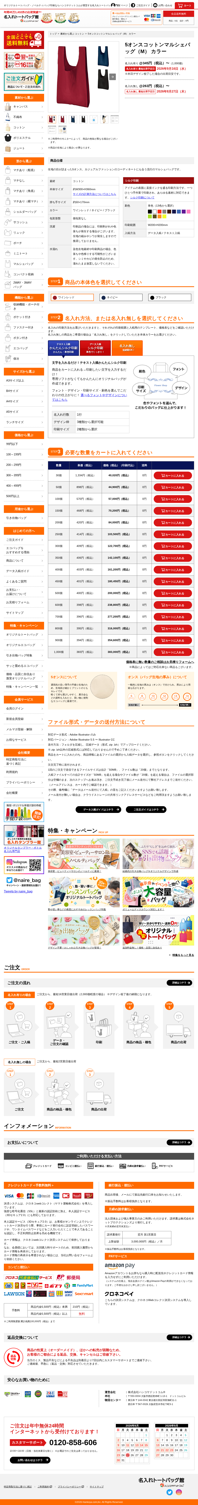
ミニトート (20, 253)
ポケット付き (22, 317)
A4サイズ (12, 401)
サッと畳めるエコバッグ (22, 665)
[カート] (184, 5)
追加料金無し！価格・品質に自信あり (142, 947)
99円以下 (12, 444)
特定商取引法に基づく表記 (18, 1486)
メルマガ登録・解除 (19, 729)
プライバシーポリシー (20, 782)
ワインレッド (66, 297)
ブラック (161, 297)
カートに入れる (174, 475)
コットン (19, 127)
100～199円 (13, 454)
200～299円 (13, 464)
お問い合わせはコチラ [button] (30, 1460)
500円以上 (13, 496)
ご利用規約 (43, 1486)
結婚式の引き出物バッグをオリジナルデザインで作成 (150, 871)
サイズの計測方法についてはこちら (94, 194)
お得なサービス (16, 739)
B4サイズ (12, 390)
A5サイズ (12, 411)
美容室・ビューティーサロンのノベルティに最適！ (74, 871)
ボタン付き (20, 337)
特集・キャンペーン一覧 (22, 686)
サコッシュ (20, 222)
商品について (15, 560)
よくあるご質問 (16, 581)
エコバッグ (20, 348)
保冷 (16, 358)
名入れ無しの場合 (19, 1062)
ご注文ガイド (143, 5)
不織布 (17, 117)
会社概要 (12, 792)
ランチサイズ (15, 422)
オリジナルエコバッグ (20, 645)
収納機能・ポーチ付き (26, 306)
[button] (112, 77)
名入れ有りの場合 (19, 995)
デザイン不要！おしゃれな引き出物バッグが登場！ (74, 947)
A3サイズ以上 (15, 380)
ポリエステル (22, 137)
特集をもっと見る (183, 955)
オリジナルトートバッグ (22, 634)
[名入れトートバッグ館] (161, 1482)
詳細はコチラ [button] (179, 982)
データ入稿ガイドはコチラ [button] (98, 809)
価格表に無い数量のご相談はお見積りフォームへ (160, 662)
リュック (19, 232)
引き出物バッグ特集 (19, 655)
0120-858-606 (73, 1442)
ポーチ (17, 243)
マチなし (19, 180)
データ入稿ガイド (17, 571)
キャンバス (20, 106)
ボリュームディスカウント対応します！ (143, 909)
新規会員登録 (15, 718)
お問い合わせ (165, 5)
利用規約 (12, 772)
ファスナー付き (23, 327)
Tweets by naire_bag (18, 891)
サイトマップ (15, 612)
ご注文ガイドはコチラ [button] (146, 809)
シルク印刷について (142, 197)
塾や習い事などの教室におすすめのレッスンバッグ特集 (77, 909)
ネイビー (112, 297)
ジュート (19, 148)
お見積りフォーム (17, 602)
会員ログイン (15, 708)
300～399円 (13, 475)
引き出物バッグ (16, 517)
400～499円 (13, 485)
